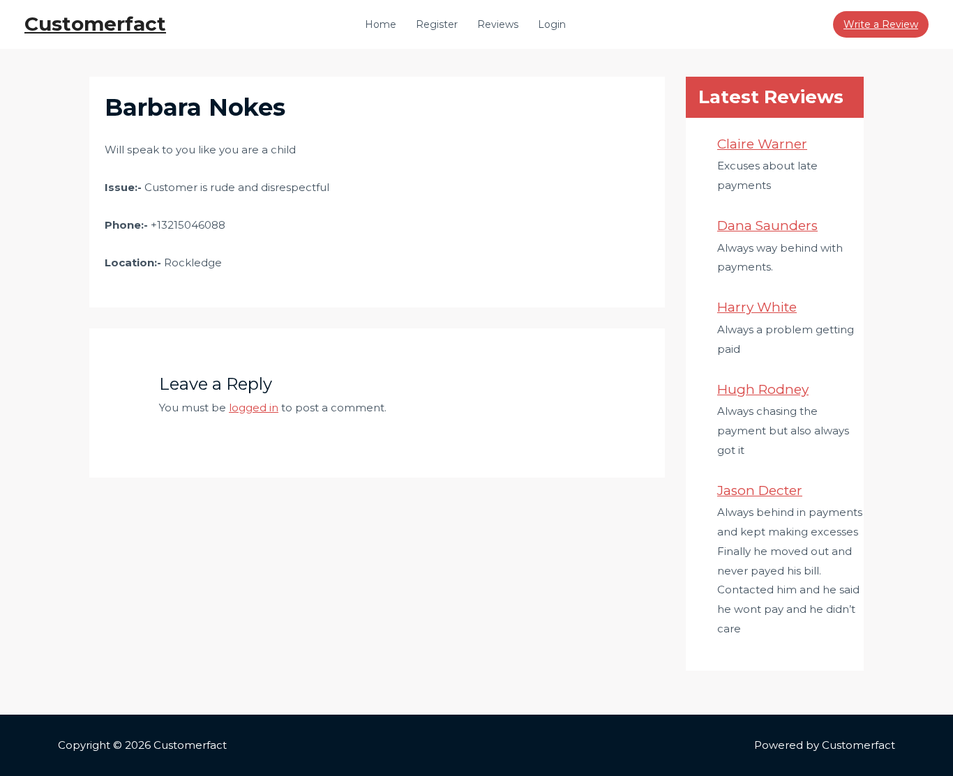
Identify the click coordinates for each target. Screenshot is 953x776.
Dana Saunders (767, 226)
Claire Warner (762, 144)
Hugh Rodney (763, 389)
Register (437, 24)
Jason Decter (759, 490)
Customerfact (95, 24)
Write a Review (880, 24)
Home (380, 24)
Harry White (757, 307)
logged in (253, 407)
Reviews (497, 24)
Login (552, 24)
